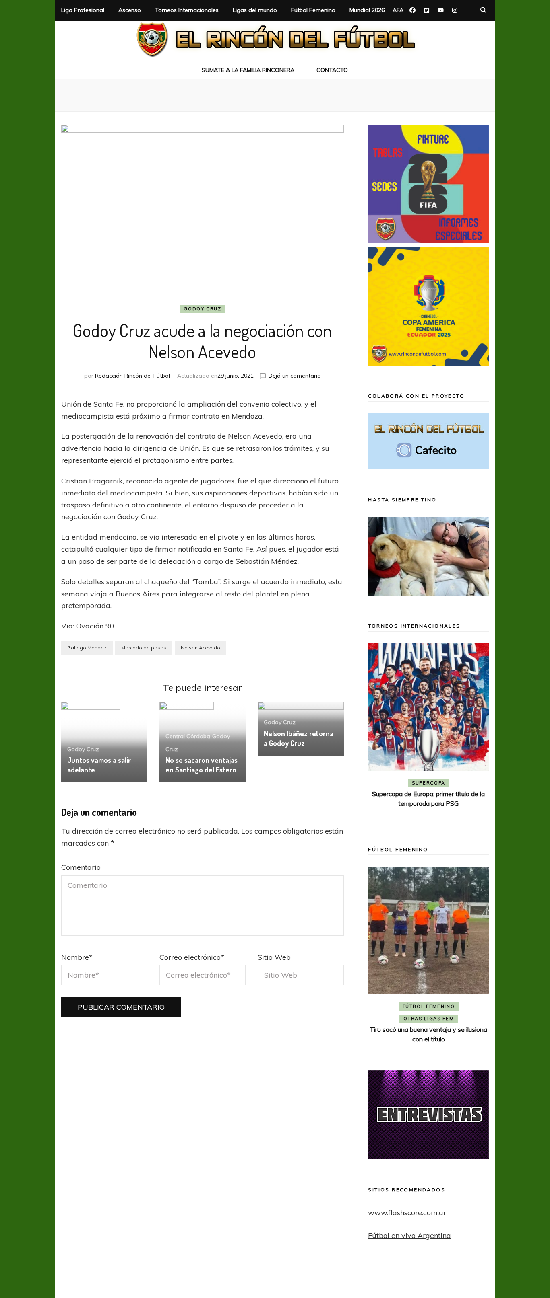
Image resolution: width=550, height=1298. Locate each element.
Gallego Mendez (87, 648)
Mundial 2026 (367, 10)
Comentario (81, 867)
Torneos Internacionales (187, 10)
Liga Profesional (82, 10)
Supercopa (428, 783)
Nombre (77, 957)
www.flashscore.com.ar (407, 1212)
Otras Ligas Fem (428, 1018)
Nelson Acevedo (200, 648)
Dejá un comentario (295, 375)
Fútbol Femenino (313, 10)
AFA (398, 10)
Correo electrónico (191, 957)
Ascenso (129, 10)
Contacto (332, 70)
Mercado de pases (143, 648)
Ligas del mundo (255, 10)
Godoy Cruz (202, 309)
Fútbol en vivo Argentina (409, 1235)
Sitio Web (274, 957)
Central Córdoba (187, 736)
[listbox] (428, 733)
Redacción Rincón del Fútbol (132, 375)
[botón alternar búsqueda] (483, 10)
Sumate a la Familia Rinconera (248, 70)
